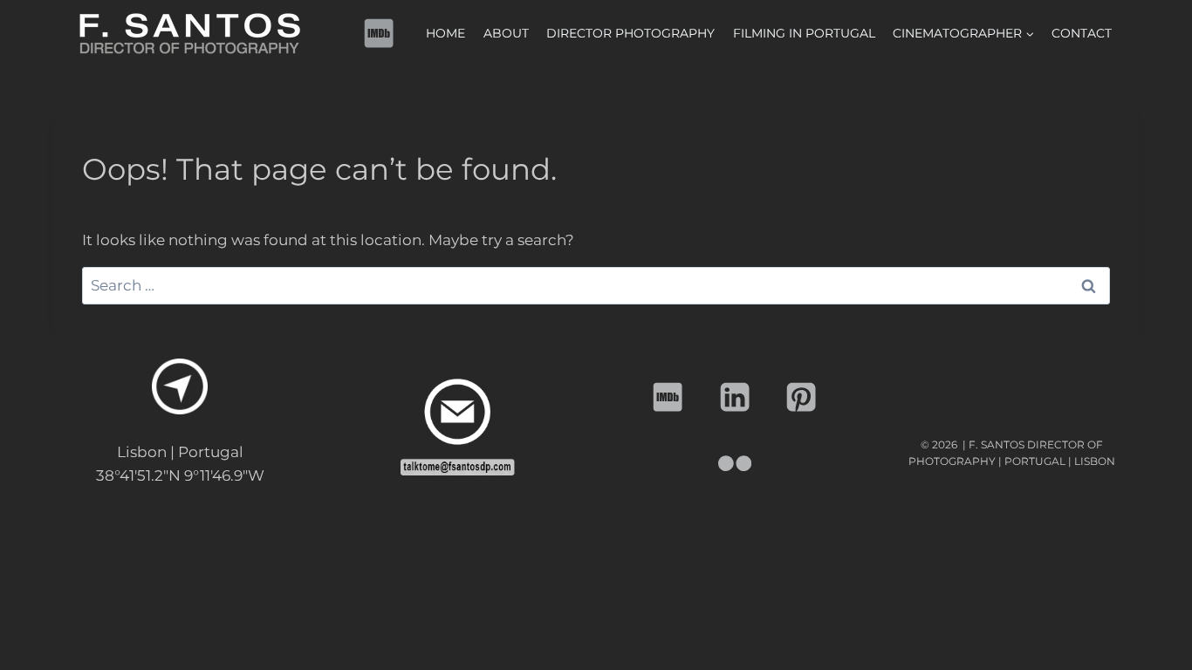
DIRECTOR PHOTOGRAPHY (630, 33)
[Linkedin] (735, 397)
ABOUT (506, 33)
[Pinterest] (801, 397)
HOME (445, 33)
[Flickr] (735, 463)
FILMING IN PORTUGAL (804, 33)
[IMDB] (379, 33)
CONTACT (1082, 33)
